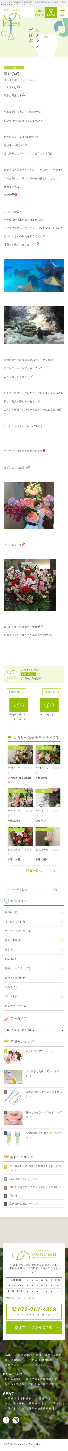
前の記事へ (17, 692)
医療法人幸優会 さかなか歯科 (12, 17)
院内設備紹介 (13, 1359)
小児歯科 (41, 1398)
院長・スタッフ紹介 (49, 1354)
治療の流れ (25, 1354)
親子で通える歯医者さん (41, 1379)
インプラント (52, 1403)
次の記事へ (51, 692)
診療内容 (8, 1393)
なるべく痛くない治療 (19, 1384)
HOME (9, 1354)
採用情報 (47, 1359)
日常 (10, 949)
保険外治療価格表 (40, 1408)
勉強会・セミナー (17, 968)
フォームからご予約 (37, 1327)
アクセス (31, 1359)
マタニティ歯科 (15, 1403)
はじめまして (15, 921)
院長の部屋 (13, 940)
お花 (10, 959)
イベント (11, 996)
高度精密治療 (45, 1384)
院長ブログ (12, 1364)
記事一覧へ (34, 870)
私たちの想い (13, 1379)
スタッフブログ (33, 1364)
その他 (11, 987)
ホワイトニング (15, 1408)
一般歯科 (10, 1398)
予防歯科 (26, 1398)
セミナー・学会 (15, 1005)
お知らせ (11, 912)
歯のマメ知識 (15, 977)
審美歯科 (34, 1403)
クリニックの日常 (18, 930)
